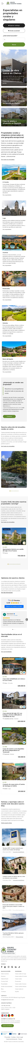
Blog (2, 989)
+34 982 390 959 (5, 1005)
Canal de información (11, 1039)
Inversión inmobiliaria (18, 852)
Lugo (9, 788)
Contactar (9, 416)
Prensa (20, 1039)
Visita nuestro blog (6, 823)
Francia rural (7, 529)
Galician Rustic (4, 978)
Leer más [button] (5, 625)
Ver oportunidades (6, 651)
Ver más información (7, 592)
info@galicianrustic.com (7, 999)
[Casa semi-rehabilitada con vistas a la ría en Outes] (14, 666)
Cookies (13, 1037)
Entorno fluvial (7, 729)
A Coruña (10, 683)
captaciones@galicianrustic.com (12, 407)
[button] (1, 619)
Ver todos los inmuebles (7, 159)
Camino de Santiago (9, 659)
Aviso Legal (20, 1037)
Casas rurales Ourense (20, 984)
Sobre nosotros (5, 973)
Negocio (15, 729)
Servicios (3, 976)
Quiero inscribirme (7, 1025)
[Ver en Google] (4, 614)
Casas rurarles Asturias (20, 986)
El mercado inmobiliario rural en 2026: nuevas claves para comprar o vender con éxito (13, 906)
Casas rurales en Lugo (20, 973)
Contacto (3, 991)
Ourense (16, 718)
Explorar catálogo (14, 25)
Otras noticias (19, 937)
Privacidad (7, 1037)
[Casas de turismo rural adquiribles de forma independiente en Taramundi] (14, 735)
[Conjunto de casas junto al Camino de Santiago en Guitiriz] (14, 771)
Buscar (14, 44)
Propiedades (4, 984)
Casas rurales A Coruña (21, 976)
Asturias (12, 754)
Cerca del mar (19, 659)
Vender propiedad (14, 30)
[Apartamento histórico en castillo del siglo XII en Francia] (14, 536)
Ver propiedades (7, 195)
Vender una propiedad (6, 986)
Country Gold (4, 981)
